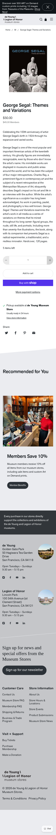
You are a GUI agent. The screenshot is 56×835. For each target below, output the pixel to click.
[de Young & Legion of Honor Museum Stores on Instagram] (3, 578)
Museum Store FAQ (13, 700)
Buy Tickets (8, 740)
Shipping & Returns (13, 712)
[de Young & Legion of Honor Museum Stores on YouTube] (17, 578)
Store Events (36, 709)
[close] (48, 7)
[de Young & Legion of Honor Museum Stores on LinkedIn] (24, 578)
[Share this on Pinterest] (24, 332)
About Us (34, 694)
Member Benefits (18, 485)
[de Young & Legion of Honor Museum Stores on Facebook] (10, 578)
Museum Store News (41, 721)
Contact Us (8, 694)
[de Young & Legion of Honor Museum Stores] (19, 19)
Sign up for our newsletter (24, 670)
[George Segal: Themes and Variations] (28, 69)
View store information (16, 318)
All (15, 30)
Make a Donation (12, 755)
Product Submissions (41, 715)
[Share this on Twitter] (6, 332)
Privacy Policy (37, 798)
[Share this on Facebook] (15, 332)
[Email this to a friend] (33, 332)
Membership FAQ (12, 706)
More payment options (28, 292)
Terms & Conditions (14, 798)
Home (7, 30)
